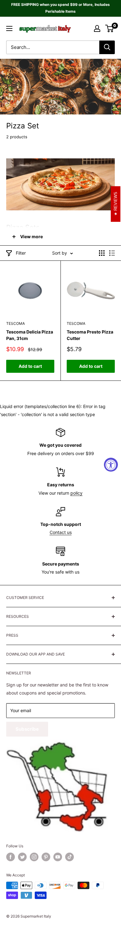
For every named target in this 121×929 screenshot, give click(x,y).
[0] (110, 28)
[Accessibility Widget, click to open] (111, 464)
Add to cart (30, 366)
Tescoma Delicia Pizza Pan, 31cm (29, 335)
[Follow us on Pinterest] (46, 857)
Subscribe (27, 729)
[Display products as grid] (102, 253)
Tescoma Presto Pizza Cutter (90, 335)
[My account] (97, 28)
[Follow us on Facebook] (10, 857)
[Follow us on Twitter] (22, 857)
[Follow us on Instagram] (34, 857)
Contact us (61, 532)
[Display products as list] (112, 253)
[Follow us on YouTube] (57, 857)
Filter (21, 253)
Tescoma (15, 323)
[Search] (107, 47)
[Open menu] (9, 28)
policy (76, 493)
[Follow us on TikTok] (69, 857)
